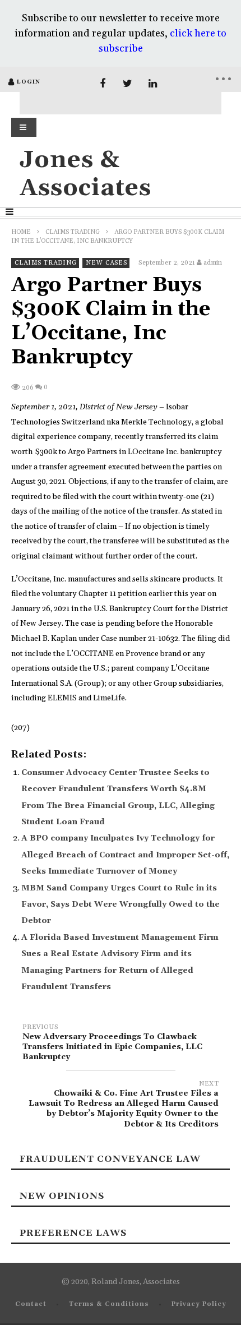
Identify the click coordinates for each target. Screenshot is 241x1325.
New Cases (106, 263)
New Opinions (62, 1196)
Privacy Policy (199, 1304)
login (28, 82)
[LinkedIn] (152, 83)
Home (21, 232)
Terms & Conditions (109, 1304)
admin (212, 262)
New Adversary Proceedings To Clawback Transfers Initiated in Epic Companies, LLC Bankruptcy (112, 1044)
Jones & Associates (85, 174)
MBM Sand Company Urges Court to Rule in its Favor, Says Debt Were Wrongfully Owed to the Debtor (120, 904)
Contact (31, 1304)
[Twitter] (127, 83)
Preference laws (73, 1233)
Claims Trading (72, 232)
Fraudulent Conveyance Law (110, 1159)
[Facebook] (102, 83)
